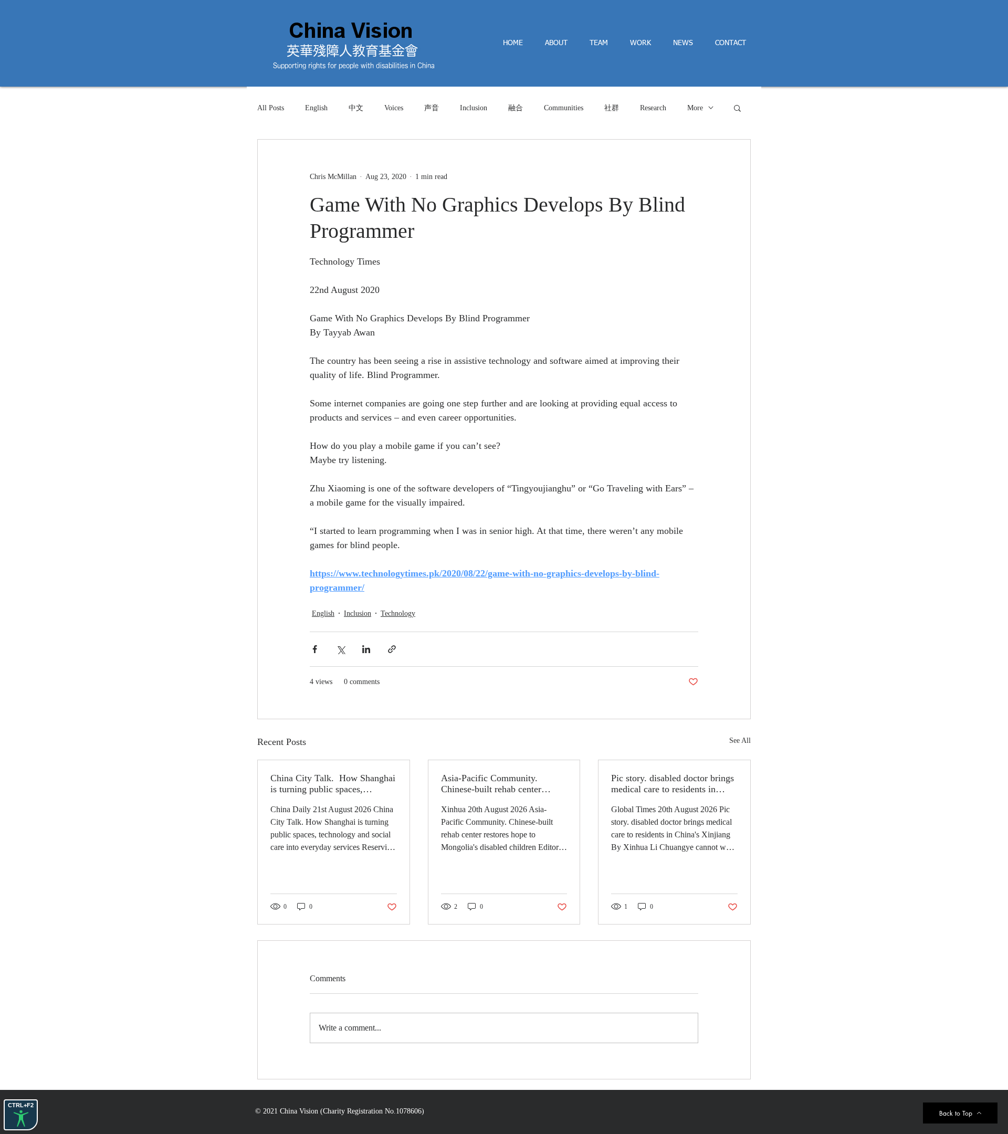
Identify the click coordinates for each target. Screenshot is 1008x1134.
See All (740, 740)
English (316, 108)
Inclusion (473, 108)
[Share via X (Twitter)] (340, 649)
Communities (563, 108)
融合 (515, 108)
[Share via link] (392, 649)
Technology (398, 613)
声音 (431, 108)
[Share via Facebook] (315, 649)
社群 (611, 108)
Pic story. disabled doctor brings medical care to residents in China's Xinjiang (672, 784)
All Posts (270, 108)
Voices (393, 108)
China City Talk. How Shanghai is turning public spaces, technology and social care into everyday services (332, 784)
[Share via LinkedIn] (366, 649)
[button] (737, 107)
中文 (356, 108)
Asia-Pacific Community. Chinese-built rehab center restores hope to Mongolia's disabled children (493, 784)
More (695, 108)
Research (653, 108)
